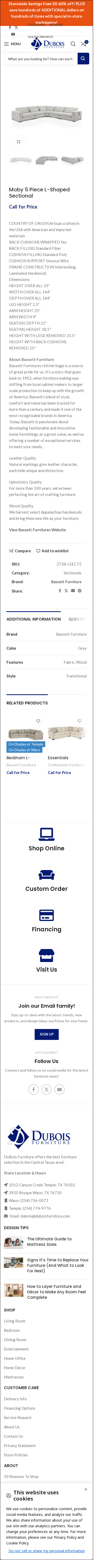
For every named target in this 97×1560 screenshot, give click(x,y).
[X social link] (16, 27)
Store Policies (16, 1455)
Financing (47, 929)
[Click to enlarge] (19, 141)
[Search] (73, 44)
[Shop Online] (46, 834)
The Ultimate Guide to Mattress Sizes (49, 1241)
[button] (14, 114)
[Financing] (46, 915)
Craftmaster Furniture (66, 765)
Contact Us (13, 1436)
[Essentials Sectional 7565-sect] (67, 733)
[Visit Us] (46, 955)
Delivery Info (15, 1398)
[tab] (33, 618)
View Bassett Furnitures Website (37, 529)
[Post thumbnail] (13, 1242)
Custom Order (46, 889)
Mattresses (14, 1377)
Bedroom (12, 1330)
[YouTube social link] (13, 34)
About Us (12, 1426)
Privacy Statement (20, 1445)
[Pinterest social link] (79, 590)
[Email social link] (73, 590)
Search (83, 58)
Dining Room (15, 1339)
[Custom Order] (46, 874)
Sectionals (72, 572)
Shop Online (46, 848)
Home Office (15, 1358)
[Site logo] (47, 43)
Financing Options (19, 1408)
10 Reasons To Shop (21, 1476)
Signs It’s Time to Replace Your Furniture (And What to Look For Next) (58, 1265)
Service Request (18, 1417)
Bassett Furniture (66, 581)
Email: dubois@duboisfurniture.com (39, 1216)
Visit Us (46, 970)
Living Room (14, 1321)
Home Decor (15, 1367)
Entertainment (16, 1349)
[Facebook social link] (10, 27)
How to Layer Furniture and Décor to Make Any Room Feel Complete (56, 1292)
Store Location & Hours (25, 1173)
